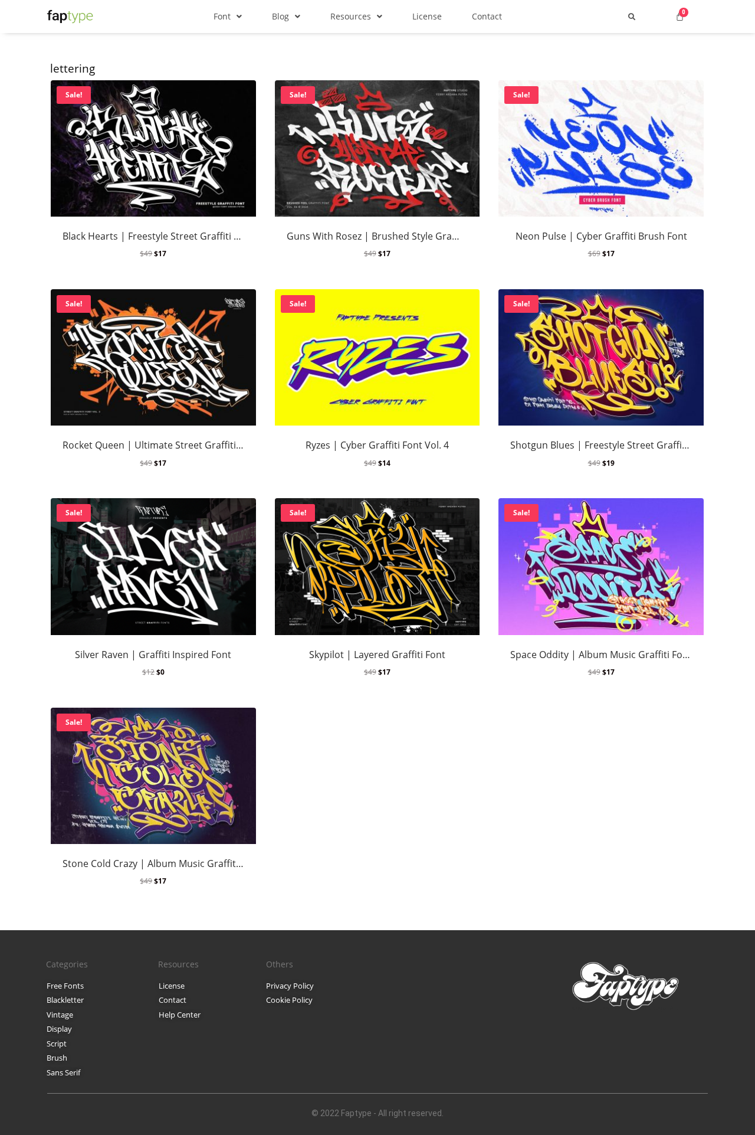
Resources (350, 16)
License (427, 16)
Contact (487, 16)
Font (222, 16)
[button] (227, 16)
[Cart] (679, 16)
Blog (280, 16)
